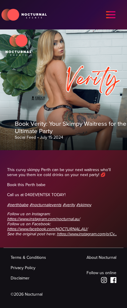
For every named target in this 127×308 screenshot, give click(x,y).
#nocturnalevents (45, 204)
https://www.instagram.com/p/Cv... (87, 233)
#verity (69, 204)
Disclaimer (20, 278)
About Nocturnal (101, 257)
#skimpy (83, 204)
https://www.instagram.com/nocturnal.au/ (43, 218)
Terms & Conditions (28, 257)
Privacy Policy (23, 267)
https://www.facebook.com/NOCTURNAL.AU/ (47, 228)
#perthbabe (17, 204)
